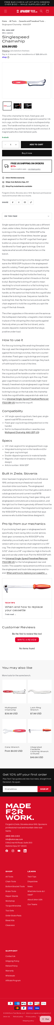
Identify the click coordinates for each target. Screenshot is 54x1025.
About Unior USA (35, 899)
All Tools (12, 21)
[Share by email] (24, 202)
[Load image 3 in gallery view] (27, 106)
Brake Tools (11, 891)
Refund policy (18, 1017)
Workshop (10, 901)
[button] (5, 11)
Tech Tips (32, 876)
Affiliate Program (13, 980)
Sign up (44, 789)
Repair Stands (12, 896)
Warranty (10, 970)
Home (4, 21)
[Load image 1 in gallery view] (7, 106)
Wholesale (10, 975)
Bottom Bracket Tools (15, 886)
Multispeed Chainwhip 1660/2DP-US (22, 432)
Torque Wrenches (13, 906)
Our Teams (32, 904)
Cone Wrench (12, 747)
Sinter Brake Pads (13, 915)
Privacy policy (31, 1017)
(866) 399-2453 (13, 836)
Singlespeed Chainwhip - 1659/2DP (16, 24)
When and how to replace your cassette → (27, 573)
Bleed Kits (10, 920)
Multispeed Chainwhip (11, 709)
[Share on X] (18, 202)
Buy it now (27, 153)
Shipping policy (28, 1021)
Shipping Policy (12, 961)
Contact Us (10, 956)
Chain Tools (11, 881)
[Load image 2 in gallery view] (17, 106)
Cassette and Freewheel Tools (31, 21)
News (30, 886)
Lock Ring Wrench (35, 709)
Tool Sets (10, 910)
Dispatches (33, 881)
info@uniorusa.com (14, 839)
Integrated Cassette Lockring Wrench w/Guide (39, 750)
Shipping (5, 51)
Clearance (10, 925)
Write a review (26, 639)
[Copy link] (30, 202)
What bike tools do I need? (36, 893)
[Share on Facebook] (12, 202)
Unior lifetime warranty (15, 178)
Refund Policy (12, 966)
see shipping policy (34, 169)
